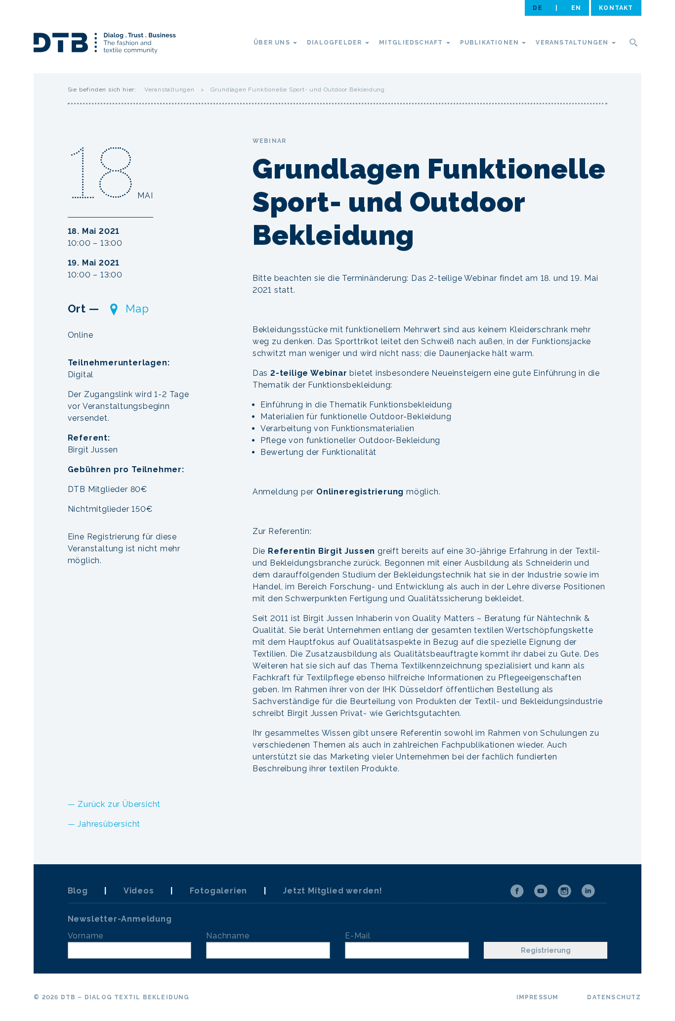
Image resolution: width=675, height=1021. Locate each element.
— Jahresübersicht (104, 824)
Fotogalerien (219, 890)
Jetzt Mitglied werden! (332, 890)
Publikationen (490, 42)
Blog (78, 890)
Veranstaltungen (573, 42)
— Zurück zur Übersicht (114, 804)
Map (137, 308)
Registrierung (546, 950)
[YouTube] (540, 891)
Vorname (86, 935)
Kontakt (616, 7)
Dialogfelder (335, 42)
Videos (139, 890)
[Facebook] (517, 891)
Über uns (272, 42)
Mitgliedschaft (412, 42)
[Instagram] (564, 891)
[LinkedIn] (588, 891)
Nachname (227, 935)
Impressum (537, 997)
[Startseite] (105, 44)
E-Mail (358, 935)
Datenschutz (614, 997)
